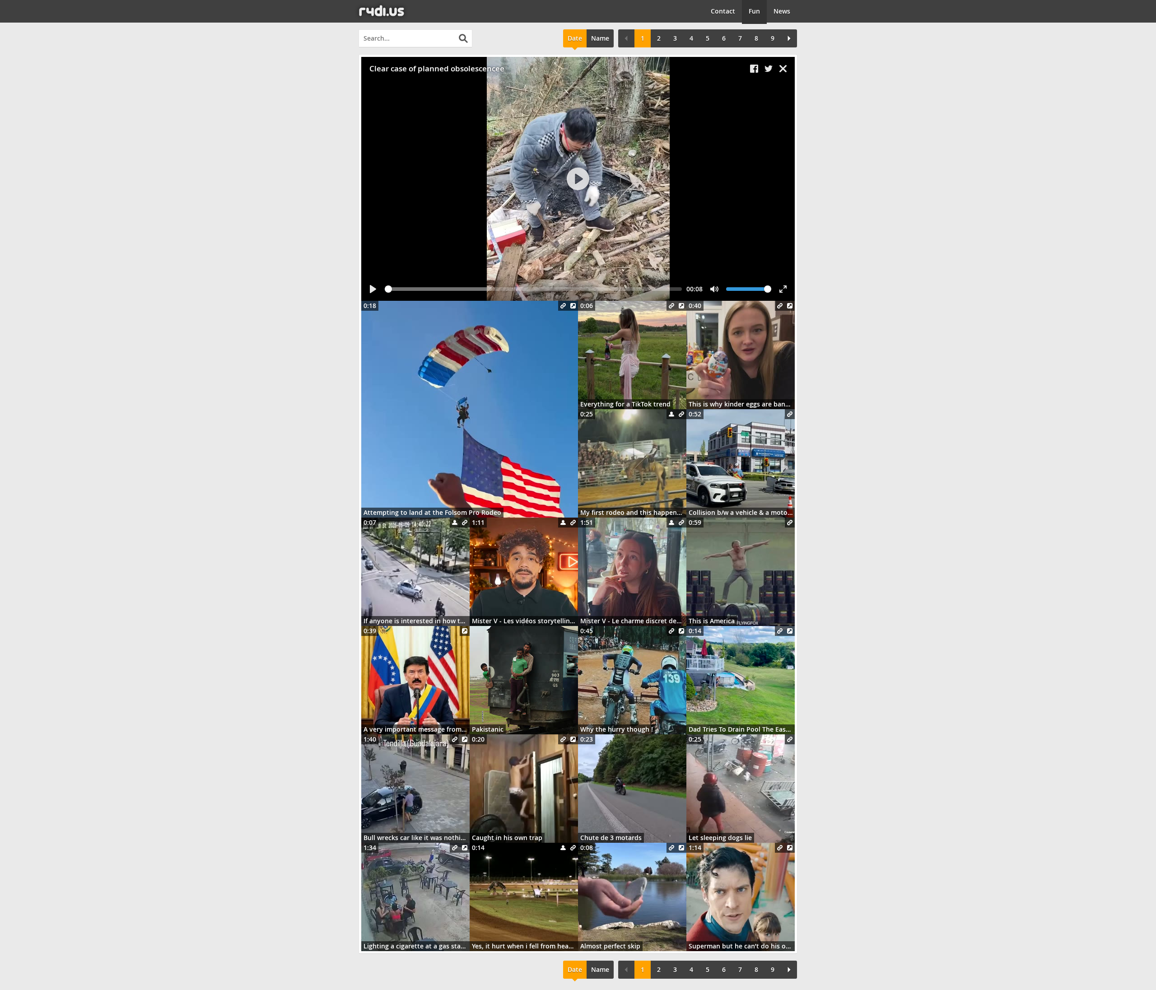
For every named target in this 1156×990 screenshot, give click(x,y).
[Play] (578, 179)
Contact (723, 11)
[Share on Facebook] (754, 68)
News (782, 11)
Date (575, 38)
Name (600, 38)
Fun (754, 11)
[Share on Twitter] (768, 68)
